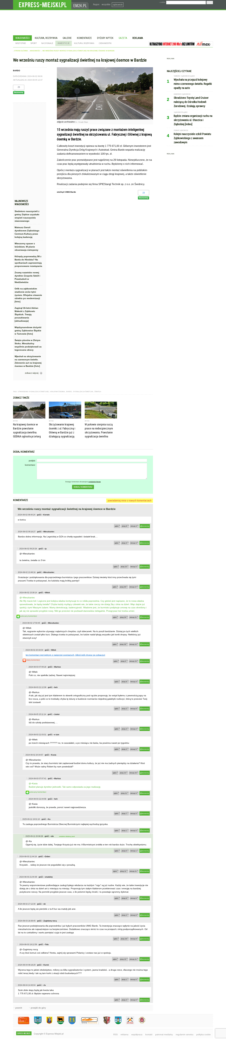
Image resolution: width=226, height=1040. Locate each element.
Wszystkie (20, 43)
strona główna (21, 51)
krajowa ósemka (57, 391)
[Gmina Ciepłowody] (58, 1023)
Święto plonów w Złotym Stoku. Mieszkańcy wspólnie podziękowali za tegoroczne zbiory (28, 345)
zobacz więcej (31, 373)
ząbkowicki (118, 4)
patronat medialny (164, 1034)
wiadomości (35, 51)
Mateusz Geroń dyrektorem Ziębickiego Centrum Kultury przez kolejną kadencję (27, 232)
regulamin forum (94, 482)
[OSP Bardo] (139, 1023)
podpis (32, 460)
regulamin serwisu (184, 1034)
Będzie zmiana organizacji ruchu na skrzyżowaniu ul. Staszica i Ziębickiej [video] (193, 120)
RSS (115, 1034)
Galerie (67, 37)
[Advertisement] (28, 152)
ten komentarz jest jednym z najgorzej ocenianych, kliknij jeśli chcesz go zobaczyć (65, 655)
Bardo (69, 391)
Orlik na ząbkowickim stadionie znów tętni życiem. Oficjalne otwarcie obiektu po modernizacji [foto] (28, 295)
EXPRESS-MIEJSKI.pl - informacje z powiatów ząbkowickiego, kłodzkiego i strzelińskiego (42, 5)
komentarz (30, 465)
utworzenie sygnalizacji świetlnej (33, 391)
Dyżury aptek (105, 37)
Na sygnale (47, 43)
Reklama (137, 37)
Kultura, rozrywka (46, 37)
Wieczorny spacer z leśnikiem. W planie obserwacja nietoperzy (26, 246)
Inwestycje (63, 43)
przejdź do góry (38, 1008)
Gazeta (123, 37)
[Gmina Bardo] (47, 1023)
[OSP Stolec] (127, 1023)
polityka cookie (203, 1034)
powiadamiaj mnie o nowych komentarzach (129, 500)
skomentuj (145, 526)
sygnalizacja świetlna (83, 391)
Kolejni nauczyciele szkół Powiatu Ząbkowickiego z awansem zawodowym (192, 138)
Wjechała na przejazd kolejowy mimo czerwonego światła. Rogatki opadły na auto (193, 84)
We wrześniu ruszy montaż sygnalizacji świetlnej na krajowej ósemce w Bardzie (78, 51)
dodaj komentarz (83, 487)
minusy (134, 526)
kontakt (148, 1034)
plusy (124, 526)
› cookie (162, 2)
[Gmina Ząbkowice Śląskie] (36, 1023)
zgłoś (116, 526)
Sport (33, 43)
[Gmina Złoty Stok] (104, 1023)
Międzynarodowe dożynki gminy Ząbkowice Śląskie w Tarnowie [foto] (28, 330)
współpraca (136, 1034)
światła (97, 391)
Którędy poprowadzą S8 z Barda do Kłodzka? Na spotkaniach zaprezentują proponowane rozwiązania (28, 261)
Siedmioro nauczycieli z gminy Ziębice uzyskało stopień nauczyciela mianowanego (27, 216)
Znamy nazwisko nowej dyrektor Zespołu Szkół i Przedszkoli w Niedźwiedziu (27, 277)
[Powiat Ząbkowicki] (21, 1023)
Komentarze (84, 37)
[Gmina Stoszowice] (87, 1023)
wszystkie (106, 4)
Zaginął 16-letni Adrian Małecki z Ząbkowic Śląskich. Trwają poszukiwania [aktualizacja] (26, 314)
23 (19, 87)
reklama (124, 1034)
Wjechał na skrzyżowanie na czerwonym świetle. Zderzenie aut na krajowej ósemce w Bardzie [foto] (28, 361)
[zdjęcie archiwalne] (105, 118)
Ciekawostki (105, 43)
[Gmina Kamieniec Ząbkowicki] (69, 1023)
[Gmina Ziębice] (115, 1023)
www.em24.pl (80, 4)
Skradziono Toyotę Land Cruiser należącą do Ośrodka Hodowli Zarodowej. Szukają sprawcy (191, 102)
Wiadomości (22, 37)
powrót (18, 1008)
